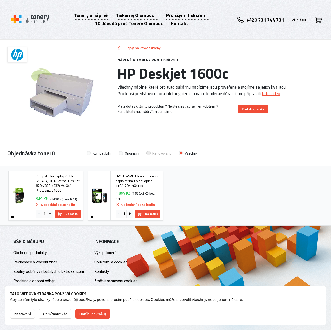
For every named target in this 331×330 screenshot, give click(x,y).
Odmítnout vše (55, 314)
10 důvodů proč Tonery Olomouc (129, 23)
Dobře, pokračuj (92, 314)
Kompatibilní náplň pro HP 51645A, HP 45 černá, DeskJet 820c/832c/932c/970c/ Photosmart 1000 (57, 183)
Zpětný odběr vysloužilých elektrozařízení (48, 271)
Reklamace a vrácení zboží (35, 262)
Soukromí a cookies (111, 262)
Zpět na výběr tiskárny (144, 48)
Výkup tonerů (105, 252)
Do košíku (71, 213)
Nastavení (22, 314)
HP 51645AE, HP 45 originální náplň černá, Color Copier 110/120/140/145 (137, 181)
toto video (271, 93)
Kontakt (179, 23)
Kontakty (101, 271)
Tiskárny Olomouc (135, 15)
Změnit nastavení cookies (116, 281)
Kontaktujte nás (253, 109)
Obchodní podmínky (30, 252)
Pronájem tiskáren (186, 15)
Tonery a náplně (91, 15)
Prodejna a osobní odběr (34, 281)
